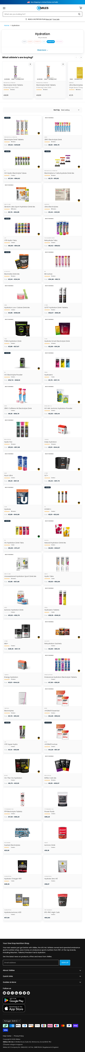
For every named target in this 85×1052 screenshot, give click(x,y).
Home (6, 25)
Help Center (7, 1036)
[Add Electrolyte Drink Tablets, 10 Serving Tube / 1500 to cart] (30, 64)
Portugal (11, 1021)
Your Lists (56, 19)
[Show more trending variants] (81, 57)
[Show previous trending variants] (76, 57)
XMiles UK (6, 1047)
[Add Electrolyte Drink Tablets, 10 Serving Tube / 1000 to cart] (63, 64)
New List (49, 19)
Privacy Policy (19, 1036)
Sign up (65, 962)
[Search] (79, 14)
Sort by (57, 110)
